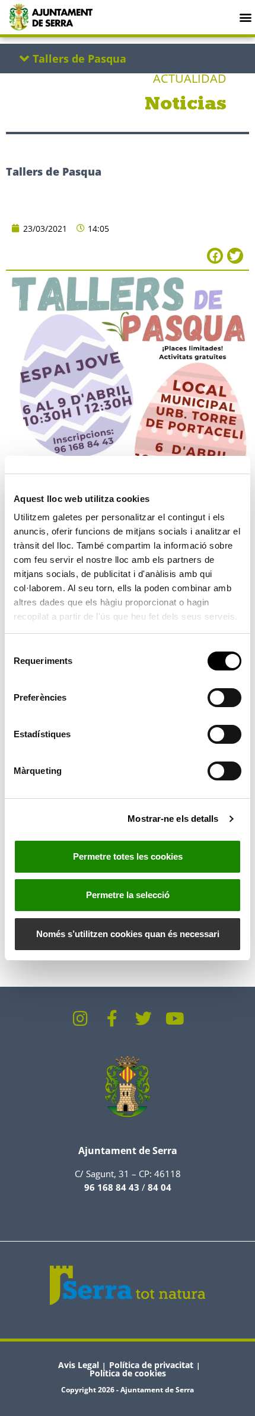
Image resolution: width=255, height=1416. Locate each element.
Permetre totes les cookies (128, 856)
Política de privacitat (151, 1364)
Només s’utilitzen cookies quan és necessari (127, 934)
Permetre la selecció (128, 895)
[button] (245, 17)
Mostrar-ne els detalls (173, 819)
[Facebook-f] (112, 1018)
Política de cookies (128, 1373)
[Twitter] (143, 1018)
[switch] (224, 697)
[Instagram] (80, 1018)
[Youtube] (175, 1018)
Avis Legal (78, 1364)
